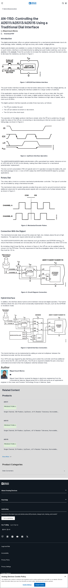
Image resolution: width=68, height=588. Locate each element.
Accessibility (5, 553)
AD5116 (3, 52)
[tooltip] (15, 406)
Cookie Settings (6, 573)
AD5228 (13, 52)
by (9, 31)
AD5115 (17, 161)
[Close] (65, 576)
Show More (5, 456)
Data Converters (7, 470)
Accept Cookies (39, 585)
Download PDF (9, 34)
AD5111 (6, 161)
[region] (34, 581)
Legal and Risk (5, 546)
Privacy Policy (5, 560)
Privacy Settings (6, 566)
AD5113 (11, 161)
